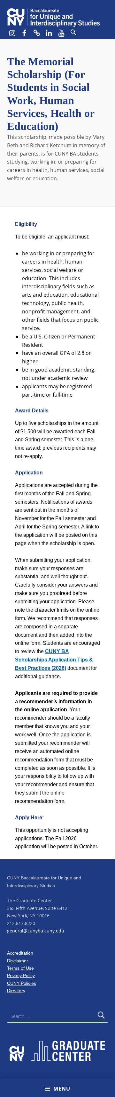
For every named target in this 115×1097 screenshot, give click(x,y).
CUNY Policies (21, 983)
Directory (16, 990)
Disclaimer (17, 960)
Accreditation (20, 953)
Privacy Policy (21, 975)
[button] (73, 32)
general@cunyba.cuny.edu (35, 931)
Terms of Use (20, 968)
